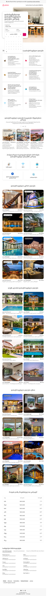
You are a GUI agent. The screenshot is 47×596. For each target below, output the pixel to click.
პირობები (28, 593)
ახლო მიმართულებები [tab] (7, 550)
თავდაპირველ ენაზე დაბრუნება (33, 1)
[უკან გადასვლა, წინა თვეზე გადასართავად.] (6, 34)
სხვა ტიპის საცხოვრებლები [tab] (19, 550)
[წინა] (21, 126)
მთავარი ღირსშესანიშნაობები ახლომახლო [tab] (35, 550)
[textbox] (9, 30)
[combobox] (15, 26)
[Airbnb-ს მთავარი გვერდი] (5, 5)
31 (6, 51)
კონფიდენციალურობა (20, 593)
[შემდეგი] (25, 126)
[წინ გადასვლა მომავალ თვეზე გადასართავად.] (20, 34)
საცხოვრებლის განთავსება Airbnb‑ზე (34, 5)
